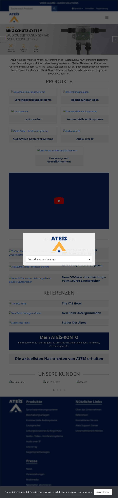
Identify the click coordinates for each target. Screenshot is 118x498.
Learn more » (85, 492)
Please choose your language (41, 259)
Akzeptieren (103, 492)
